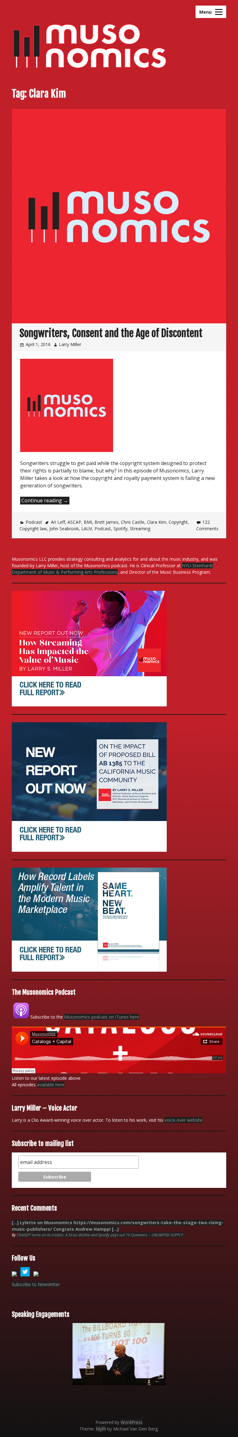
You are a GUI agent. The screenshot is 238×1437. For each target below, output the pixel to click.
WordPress (132, 1422)
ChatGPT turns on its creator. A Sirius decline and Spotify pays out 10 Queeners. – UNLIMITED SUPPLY (100, 1235)
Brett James (106, 522)
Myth (101, 1429)
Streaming (140, 528)
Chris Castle (132, 522)
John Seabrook (64, 528)
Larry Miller (70, 344)
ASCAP (74, 522)
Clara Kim (156, 522)
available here (50, 1085)
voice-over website (183, 1120)
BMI (88, 522)
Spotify (120, 528)
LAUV (86, 528)
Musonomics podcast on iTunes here (101, 1017)
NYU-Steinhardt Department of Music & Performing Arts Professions (112, 569)
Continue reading (45, 500)
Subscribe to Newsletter (36, 1284)
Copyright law (33, 528)
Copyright (178, 522)
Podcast (34, 522)
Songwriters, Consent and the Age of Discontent (111, 333)
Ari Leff (58, 522)
